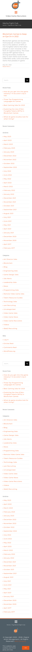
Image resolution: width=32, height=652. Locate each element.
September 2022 (10, 167)
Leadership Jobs (10, 282)
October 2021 (9, 206)
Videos (6, 324)
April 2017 (7, 244)
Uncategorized (9, 309)
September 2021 (10, 209)
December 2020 (10, 236)
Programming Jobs (11, 290)
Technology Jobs (10, 301)
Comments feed (10, 347)
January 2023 (9, 152)
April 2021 (7, 229)
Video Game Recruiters (13, 321)
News (6, 286)
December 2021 (10, 198)
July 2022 (7, 171)
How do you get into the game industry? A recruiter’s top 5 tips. (16, 93)
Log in (6, 340)
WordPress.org (9, 351)
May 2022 (7, 179)
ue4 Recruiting (10, 305)
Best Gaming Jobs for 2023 (14, 105)
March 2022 (8, 186)
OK (26, 648)
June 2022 (8, 175)
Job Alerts (8, 278)
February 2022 (9, 190)
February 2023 (9, 148)
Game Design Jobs (11, 274)
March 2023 (8, 144)
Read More (6, 66)
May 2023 (7, 136)
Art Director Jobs (10, 259)
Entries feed (8, 343)
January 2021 (9, 233)
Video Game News (11, 317)
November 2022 (10, 159)
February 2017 (9, 248)
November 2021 (10, 202)
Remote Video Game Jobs (14, 294)
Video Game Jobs (10, 313)
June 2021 (8, 221)
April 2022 (8, 183)
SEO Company (20, 641)
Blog (5, 267)
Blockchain (8, 263)
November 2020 (10, 240)
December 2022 (10, 156)
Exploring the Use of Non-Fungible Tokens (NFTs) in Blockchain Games (14, 111)
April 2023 (8, 140)
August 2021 (8, 213)
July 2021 (7, 217)
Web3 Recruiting (10, 328)
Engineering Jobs (11, 271)
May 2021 (7, 225)
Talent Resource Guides (13, 298)
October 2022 (9, 163)
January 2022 (9, 194)
